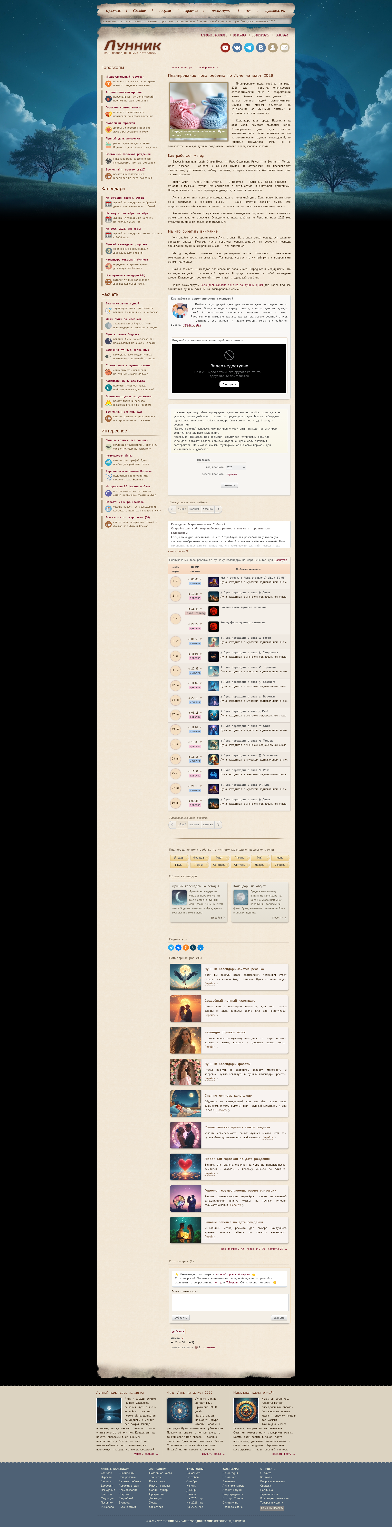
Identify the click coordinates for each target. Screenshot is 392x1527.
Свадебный (126, 1498)
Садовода (107, 1498)
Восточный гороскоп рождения (128, 154)
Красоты (106, 1494)
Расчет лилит (158, 1481)
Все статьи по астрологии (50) (128, 517)
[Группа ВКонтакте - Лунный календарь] (261, 48)
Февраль (199, 857)
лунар (138, 21)
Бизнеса (124, 1502)
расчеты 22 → (277, 1249)
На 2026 (111, 229)
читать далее (178, 551)
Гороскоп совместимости (124, 107)
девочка (208, 509)
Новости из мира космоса (125, 502)
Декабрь (280, 865)
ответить (210, 1347)
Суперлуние (230, 1502)
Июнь (280, 857)
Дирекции (155, 1498)
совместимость (112, 21)
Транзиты (155, 1477)
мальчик (194, 509)
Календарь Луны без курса (125, 381)
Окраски (106, 1477)
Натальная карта (160, 1473)
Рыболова (107, 1507)
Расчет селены (159, 1485)
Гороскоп (190, 10)
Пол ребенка (127, 1477)
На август (112, 213)
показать (229, 485)
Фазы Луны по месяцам (123, 319)
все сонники (139, 440)
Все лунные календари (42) (125, 275)
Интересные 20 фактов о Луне (128, 486)
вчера (140, 197)
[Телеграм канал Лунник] (249, 48)
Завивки (106, 1481)
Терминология (269, 1494)
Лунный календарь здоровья (127, 244)
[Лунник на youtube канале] (225, 48)
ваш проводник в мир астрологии (130, 53)
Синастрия (156, 1507)
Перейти (216, 917)
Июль (179, 865)
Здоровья (107, 1485)
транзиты (151, 21)
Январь (179, 857)
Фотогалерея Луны (119, 455)
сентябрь (128, 213)
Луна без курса (233, 1485)
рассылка (239, 35)
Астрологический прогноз (124, 92)
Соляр (153, 1490)
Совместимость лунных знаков (128, 365)
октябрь (142, 213)
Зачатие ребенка (130, 1481)
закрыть (279, 1317)
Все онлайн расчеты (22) (124, 411)
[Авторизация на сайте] (273, 48)
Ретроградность (233, 1494)
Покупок (124, 1494)
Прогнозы (113, 10)
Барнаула (280, 560)
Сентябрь (219, 865)
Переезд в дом (129, 1485)
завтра (128, 197)
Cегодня (139, 10)
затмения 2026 (265, 21)
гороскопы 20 (256, 1249)
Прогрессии (156, 1494)
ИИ (248, 10)
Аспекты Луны (232, 1490)
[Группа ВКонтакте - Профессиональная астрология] (237, 48)
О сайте (265, 1473)
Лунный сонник (117, 440)
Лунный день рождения (123, 138)
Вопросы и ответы (272, 1481)
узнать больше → (146, 1454)
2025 (122, 229)
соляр (128, 21)
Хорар (153, 1502)
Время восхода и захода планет (129, 396)
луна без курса (243, 21)
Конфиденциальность (274, 1498)
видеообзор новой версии (233, 1274)
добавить (181, 1317)
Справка (265, 1485)
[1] (182, 1338)
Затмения (229, 1481)
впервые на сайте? (214, 35)
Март (219, 857)
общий (182, 509)
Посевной (107, 1502)
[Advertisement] (132, 1263)
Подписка (266, 1490)
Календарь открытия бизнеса (127, 259)
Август (165, 10)
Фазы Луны (221, 10)
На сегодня (114, 197)
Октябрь (239, 865)
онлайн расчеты (220, 21)
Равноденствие (233, 1507)
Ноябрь (259, 865)
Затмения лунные (118, 350)
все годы (134, 229)
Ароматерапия (128, 1490)
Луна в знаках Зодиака (122, 334)
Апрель (239, 857)
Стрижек (106, 1473)
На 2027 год (194, 1498)
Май (259, 857)
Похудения (108, 1490)
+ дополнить (260, 35)
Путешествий (127, 1507)
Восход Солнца (233, 1498)
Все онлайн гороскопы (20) (125, 169)
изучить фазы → (213, 1454)
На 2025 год (194, 1507)
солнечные (141, 350)
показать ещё (192, 324)
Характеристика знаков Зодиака (129, 471)
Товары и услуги (271, 1502)
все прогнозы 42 (232, 1249)
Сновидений (126, 1473)
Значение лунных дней (122, 303)
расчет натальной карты (191, 21)
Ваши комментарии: (185, 1291)
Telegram (232, 1282)
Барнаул (282, 35)
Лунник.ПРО (275, 10)
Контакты (266, 1477)
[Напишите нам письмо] (285, 48)
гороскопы (166, 21)
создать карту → (284, 1454)
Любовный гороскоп (120, 123)
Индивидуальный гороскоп (125, 76)
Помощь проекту (272, 1508)
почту (217, 1282)
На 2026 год (194, 1502)
